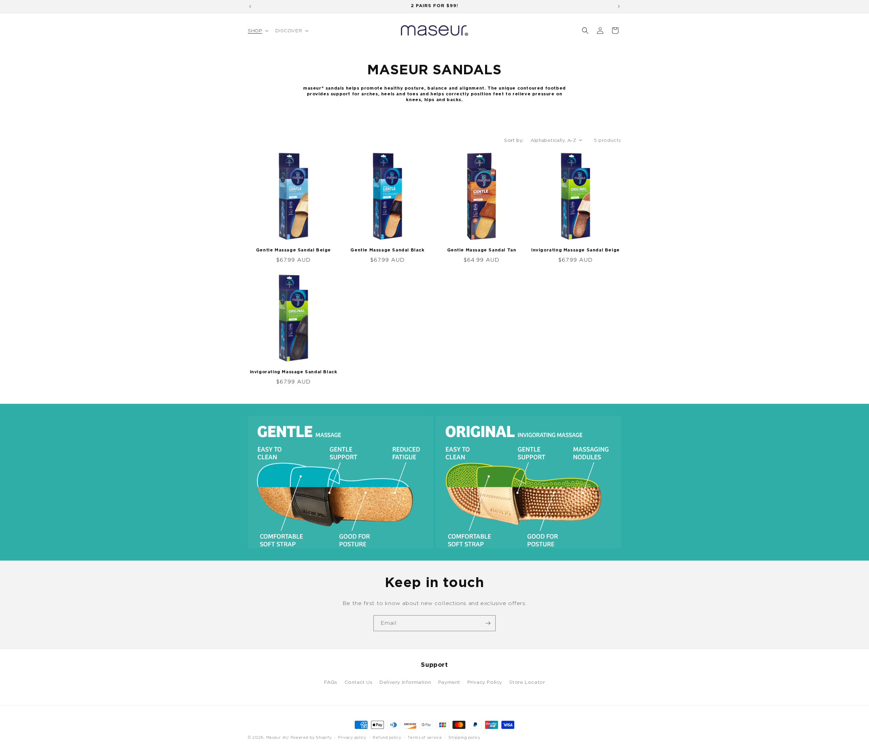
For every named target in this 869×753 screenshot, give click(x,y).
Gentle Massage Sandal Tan (481, 250)
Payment (449, 681)
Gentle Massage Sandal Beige (293, 250)
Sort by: (513, 140)
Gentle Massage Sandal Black (387, 250)
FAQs (330, 681)
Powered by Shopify (311, 737)
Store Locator (527, 681)
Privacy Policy (484, 681)
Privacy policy (352, 737)
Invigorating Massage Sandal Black (293, 372)
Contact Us (359, 681)
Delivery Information (405, 681)
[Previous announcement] (250, 6)
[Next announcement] (618, 6)
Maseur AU (277, 737)
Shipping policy (464, 737)
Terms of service (425, 737)
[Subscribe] (487, 623)
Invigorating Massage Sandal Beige (575, 250)
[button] (257, 30)
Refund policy (387, 737)
